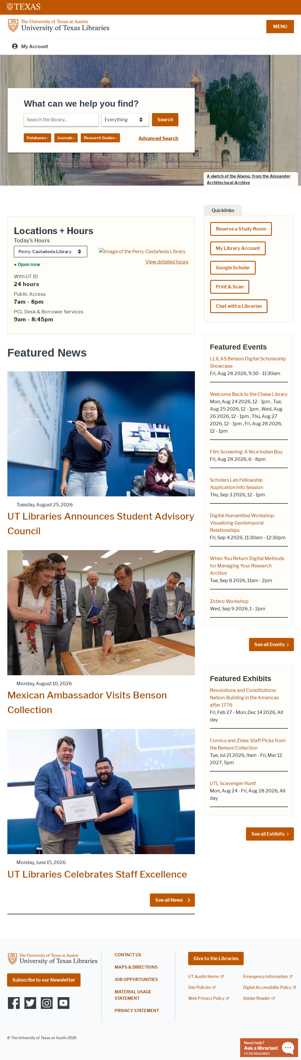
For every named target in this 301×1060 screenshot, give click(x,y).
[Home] (58, 26)
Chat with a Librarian (239, 306)
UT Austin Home (203, 976)
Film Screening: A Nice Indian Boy (246, 452)
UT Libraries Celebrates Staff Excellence (97, 874)
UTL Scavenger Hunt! (233, 783)
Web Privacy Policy (206, 998)
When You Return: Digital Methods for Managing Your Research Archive (247, 566)
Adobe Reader (256, 998)
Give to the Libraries (215, 958)
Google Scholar (233, 268)
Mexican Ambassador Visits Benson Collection (87, 702)
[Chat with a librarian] (269, 1047)
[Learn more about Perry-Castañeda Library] (142, 251)
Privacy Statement (137, 1010)
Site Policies (199, 987)
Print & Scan (230, 287)
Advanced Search (158, 138)
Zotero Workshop (229, 601)
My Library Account (238, 248)
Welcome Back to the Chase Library (248, 394)
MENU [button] (280, 26)
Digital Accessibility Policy (267, 987)
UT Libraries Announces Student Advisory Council (100, 523)
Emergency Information (265, 976)
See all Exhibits (268, 834)
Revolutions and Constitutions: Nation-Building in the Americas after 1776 (244, 698)
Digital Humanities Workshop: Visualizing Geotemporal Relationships (242, 523)
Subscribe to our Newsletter (43, 980)
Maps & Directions (136, 967)
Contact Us (128, 955)
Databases (37, 137)
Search (165, 119)
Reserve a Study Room (241, 229)
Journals (66, 137)
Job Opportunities (136, 979)
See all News (169, 900)
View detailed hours (167, 262)
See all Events (269, 644)
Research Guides (100, 137)
